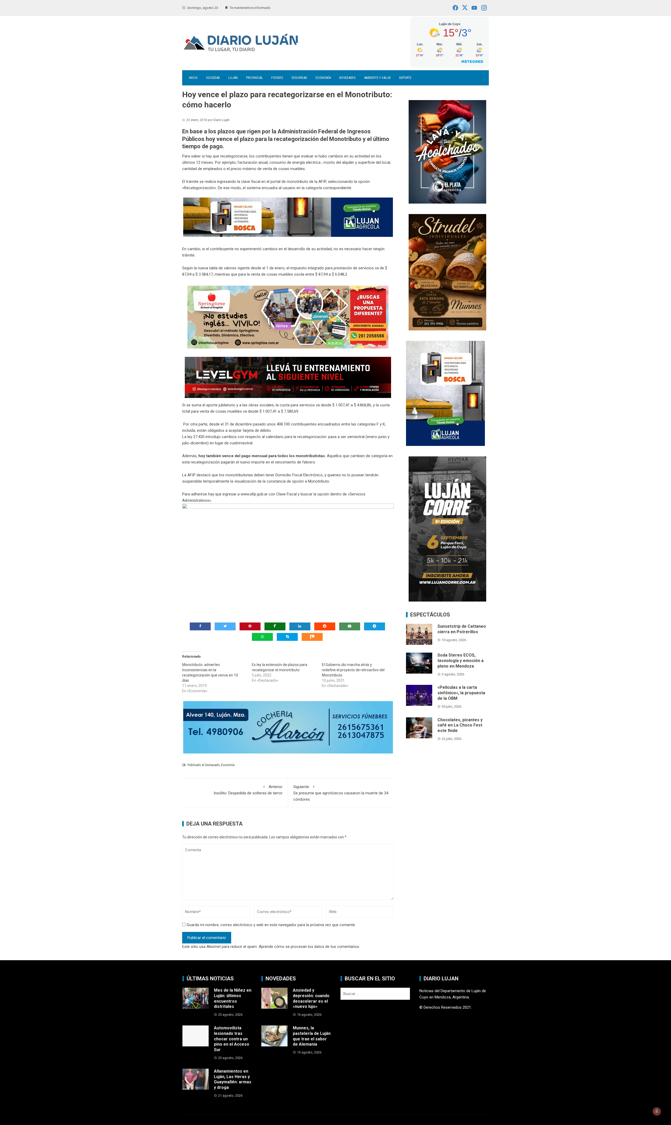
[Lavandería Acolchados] (447, 151)
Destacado (212, 765)
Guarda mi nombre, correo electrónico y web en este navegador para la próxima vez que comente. (271, 924)
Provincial (254, 78)
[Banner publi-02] (447, 528)
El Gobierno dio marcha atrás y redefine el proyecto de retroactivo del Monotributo (353, 670)
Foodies (277, 78)
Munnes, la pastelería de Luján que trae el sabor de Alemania (312, 1036)
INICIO (193, 78)
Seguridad (299, 78)
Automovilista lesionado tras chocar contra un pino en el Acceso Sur (231, 1038)
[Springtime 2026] (287, 316)
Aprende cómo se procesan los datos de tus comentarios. (309, 946)
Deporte (405, 78)
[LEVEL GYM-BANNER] (288, 377)
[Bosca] (445, 393)
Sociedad (213, 78)
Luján (233, 78)
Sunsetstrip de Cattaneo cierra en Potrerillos (461, 629)
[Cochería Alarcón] (288, 726)
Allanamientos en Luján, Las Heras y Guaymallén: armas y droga (232, 1079)
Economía (323, 78)
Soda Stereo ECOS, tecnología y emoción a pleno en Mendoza (460, 661)
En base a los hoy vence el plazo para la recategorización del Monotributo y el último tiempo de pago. (285, 139)
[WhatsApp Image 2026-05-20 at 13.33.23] (447, 271)
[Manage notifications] (657, 1111)
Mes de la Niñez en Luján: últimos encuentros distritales (232, 998)
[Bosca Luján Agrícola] (288, 217)
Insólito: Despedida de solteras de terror (248, 789)
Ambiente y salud (377, 78)
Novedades (347, 78)
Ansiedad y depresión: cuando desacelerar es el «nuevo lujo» (311, 998)
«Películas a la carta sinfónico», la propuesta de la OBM (461, 693)
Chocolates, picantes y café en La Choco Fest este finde (460, 725)
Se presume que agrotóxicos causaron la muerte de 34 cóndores (340, 793)
